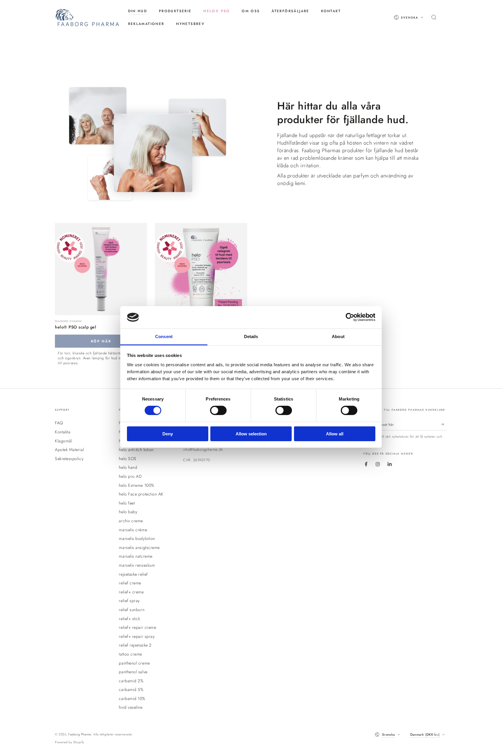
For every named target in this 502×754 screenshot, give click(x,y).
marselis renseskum (137, 565)
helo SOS (127, 459)
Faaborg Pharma (79, 734)
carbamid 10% (132, 698)
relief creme (130, 583)
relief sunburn (131, 610)
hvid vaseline (130, 707)
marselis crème (133, 530)
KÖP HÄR (101, 341)
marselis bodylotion (137, 538)
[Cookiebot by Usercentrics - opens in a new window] (349, 317)
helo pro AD (130, 476)
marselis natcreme (135, 556)
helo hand (128, 467)
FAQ (59, 423)
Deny (167, 433)
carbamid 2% (131, 681)
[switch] (218, 410)
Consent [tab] (164, 336)
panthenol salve (133, 672)
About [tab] (338, 336)
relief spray (129, 601)
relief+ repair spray (137, 636)
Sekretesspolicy (69, 459)
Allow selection (251, 433)
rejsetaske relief (133, 574)
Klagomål (63, 441)
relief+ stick (129, 619)
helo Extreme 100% (136, 485)
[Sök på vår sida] (434, 17)
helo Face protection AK (141, 494)
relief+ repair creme (137, 627)
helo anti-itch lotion (136, 450)
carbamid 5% (131, 689)
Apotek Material (69, 450)
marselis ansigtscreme (139, 547)
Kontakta (62, 432)
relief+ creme (131, 592)
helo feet (127, 503)
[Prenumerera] (444, 424)
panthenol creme (134, 663)
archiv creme (131, 521)
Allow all (334, 433)
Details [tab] (251, 336)
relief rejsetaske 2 (135, 645)
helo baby (128, 512)
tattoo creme (130, 654)
